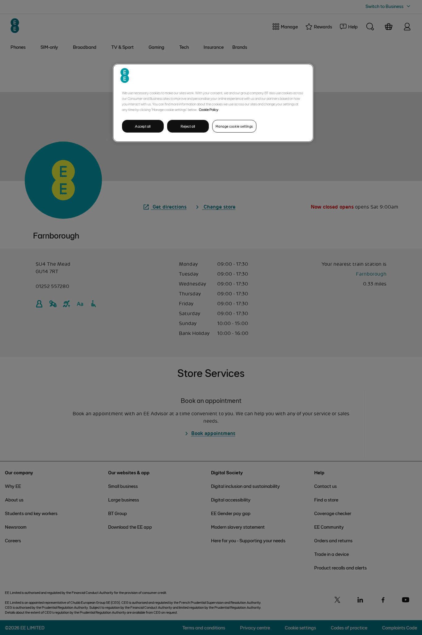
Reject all (188, 126)
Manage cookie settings (234, 126)
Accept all (143, 126)
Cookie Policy (208, 109)
